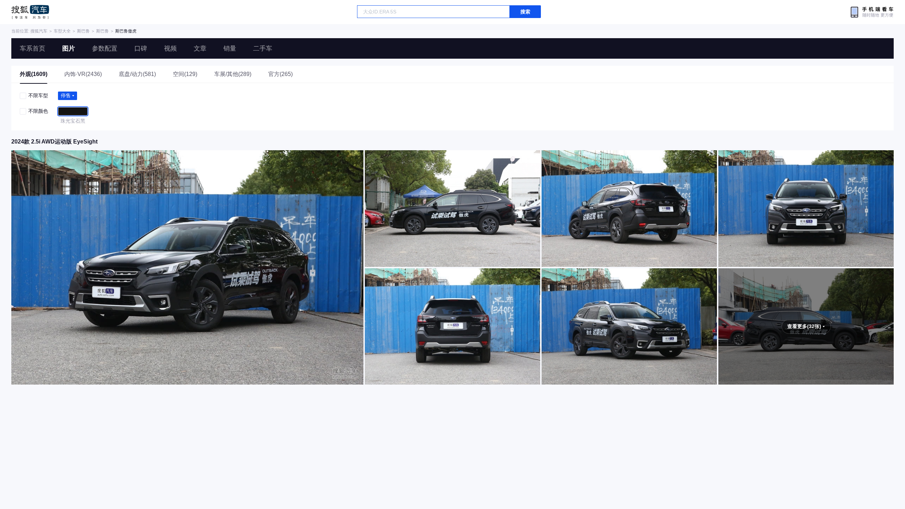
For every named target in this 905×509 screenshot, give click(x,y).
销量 (229, 48)
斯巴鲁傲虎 (125, 31)
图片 (68, 48)
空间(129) (185, 74)
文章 (200, 48)
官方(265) (280, 74)
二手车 (262, 48)
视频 (170, 48)
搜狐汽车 (30, 12)
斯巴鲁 (83, 31)
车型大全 (62, 31)
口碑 (140, 48)
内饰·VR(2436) (83, 74)
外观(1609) (33, 74)
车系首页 (32, 48)
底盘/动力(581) (137, 74)
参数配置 (104, 48)
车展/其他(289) (232, 74)
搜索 (525, 11)
